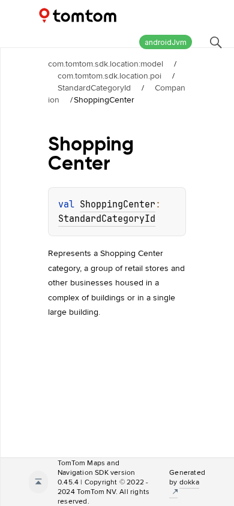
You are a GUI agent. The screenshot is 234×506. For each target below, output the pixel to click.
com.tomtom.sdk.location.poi (109, 76)
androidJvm (166, 42)
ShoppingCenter (117, 204)
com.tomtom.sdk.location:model (105, 64)
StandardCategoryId (94, 88)
